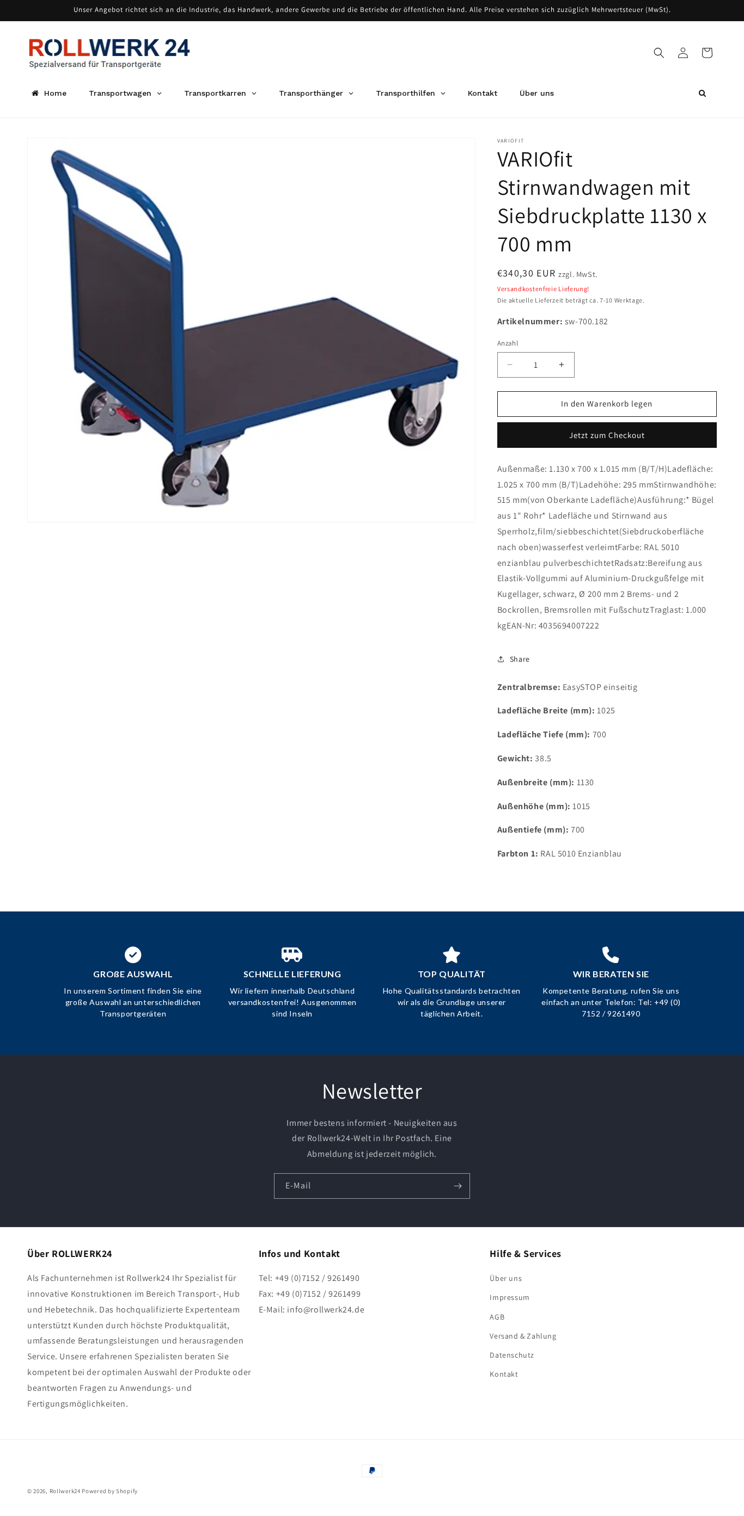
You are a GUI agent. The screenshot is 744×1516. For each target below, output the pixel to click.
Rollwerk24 (65, 1491)
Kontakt (504, 1374)
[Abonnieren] (457, 1186)
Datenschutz (512, 1355)
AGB (497, 1317)
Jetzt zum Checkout (607, 435)
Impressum (509, 1298)
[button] (659, 53)
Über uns (506, 1278)
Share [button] (520, 659)
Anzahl (507, 343)
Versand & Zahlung (523, 1336)
